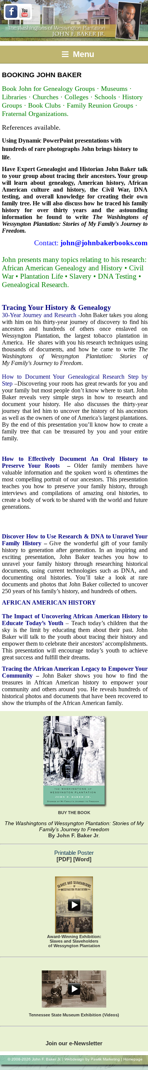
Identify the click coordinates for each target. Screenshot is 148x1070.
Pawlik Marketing (105, 1059)
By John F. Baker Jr (73, 835)
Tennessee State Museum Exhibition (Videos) (74, 1015)
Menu (82, 54)
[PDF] (64, 859)
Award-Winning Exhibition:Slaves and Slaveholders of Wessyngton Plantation (74, 941)
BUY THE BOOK (74, 812)
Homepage (133, 1059)
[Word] (82, 859)
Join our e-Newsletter (74, 1043)
